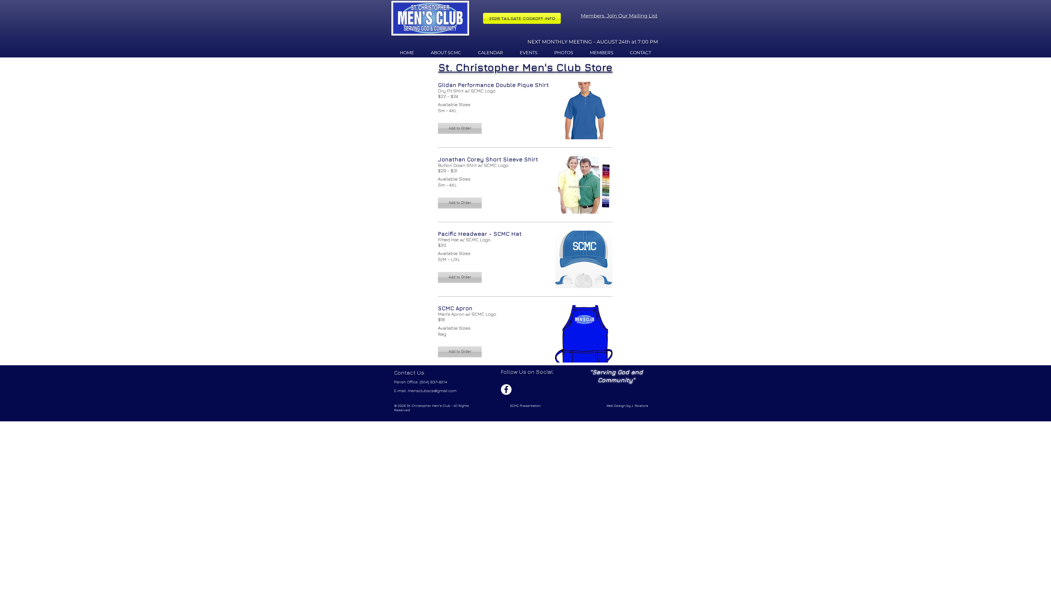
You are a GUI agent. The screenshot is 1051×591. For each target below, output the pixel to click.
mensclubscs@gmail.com (432, 390)
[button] (460, 128)
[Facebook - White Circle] (506, 389)
